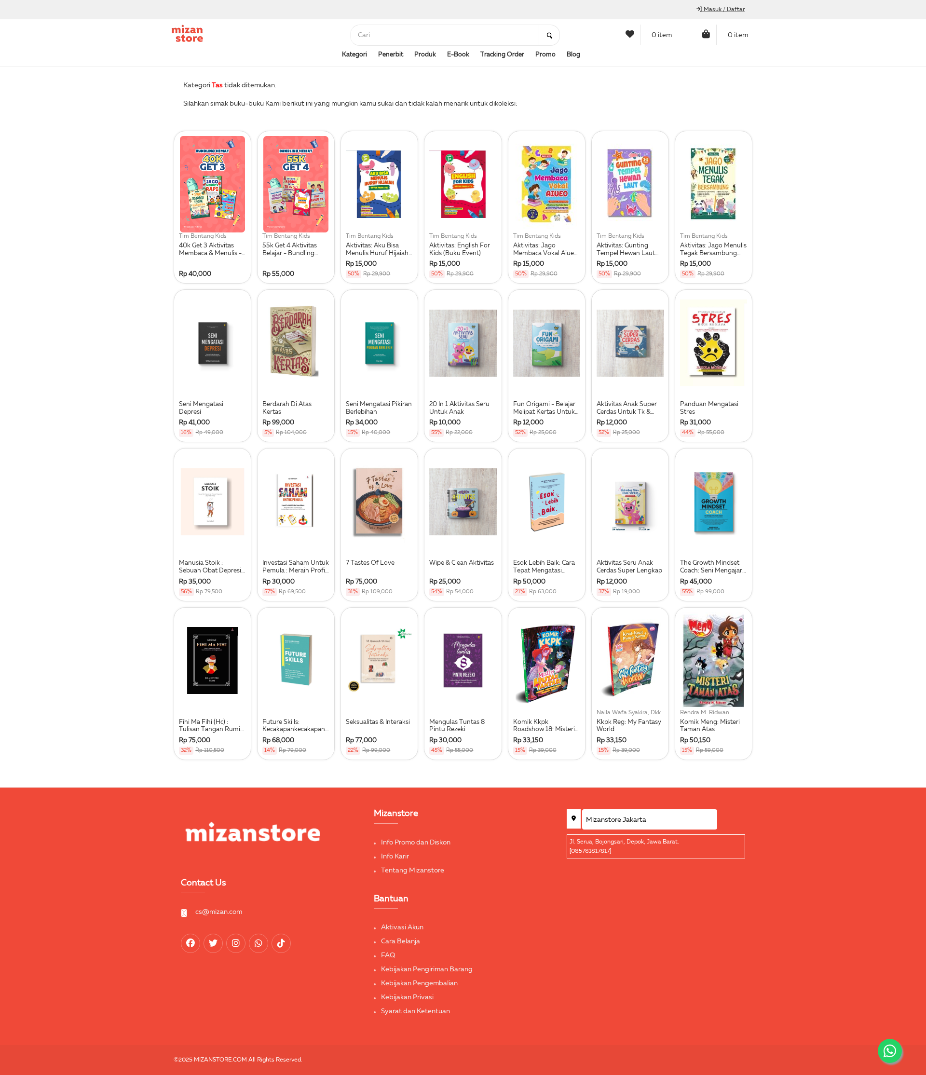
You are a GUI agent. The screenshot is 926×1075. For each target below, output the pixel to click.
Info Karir (395, 856)
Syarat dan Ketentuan (415, 1011)
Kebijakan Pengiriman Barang (427, 969)
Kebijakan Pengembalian (419, 983)
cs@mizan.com (218, 912)
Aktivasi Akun (402, 927)
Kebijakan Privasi (407, 997)
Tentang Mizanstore (412, 870)
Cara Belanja (400, 941)
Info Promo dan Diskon (415, 842)
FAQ (388, 955)
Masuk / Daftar (723, 10)
